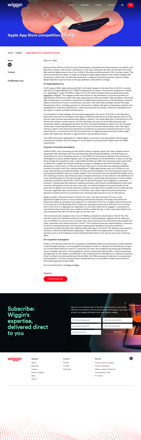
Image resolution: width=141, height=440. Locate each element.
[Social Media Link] (131, 358)
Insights (19, 53)
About (71, 5)
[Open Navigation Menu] (130, 5)
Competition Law (55, 279)
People (98, 5)
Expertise (85, 5)
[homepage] (14, 359)
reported (47, 95)
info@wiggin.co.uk (15, 81)
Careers (111, 5)
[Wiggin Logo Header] (15, 5)
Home (10, 53)
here (69, 265)
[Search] (122, 5)
